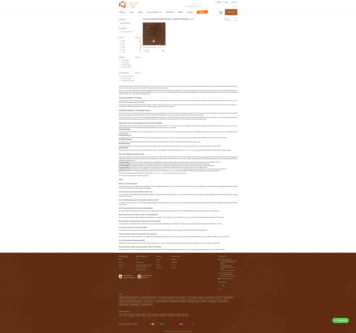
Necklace (158, 265)
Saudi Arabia (171, 315)
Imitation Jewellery (148, 301)
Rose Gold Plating (126, 67)
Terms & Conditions (141, 269)
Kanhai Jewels (124, 90)
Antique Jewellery (181, 297)
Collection (122, 12)
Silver (123, 49)
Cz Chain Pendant (126, 78)
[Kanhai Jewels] (129, 4)
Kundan (140, 12)
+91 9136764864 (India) (227, 273)
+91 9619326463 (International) (229, 276)
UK (125, 315)
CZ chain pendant (159, 92)
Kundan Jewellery (173, 301)
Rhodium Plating (126, 65)
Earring (158, 262)
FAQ (137, 259)
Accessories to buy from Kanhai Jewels (129, 297)
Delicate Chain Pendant (128, 80)
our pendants (158, 173)
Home (120, 259)
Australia (131, 315)
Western (180, 12)
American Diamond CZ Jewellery (148, 297)
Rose (123, 47)
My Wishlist (174, 262)
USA (121, 315)
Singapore (162, 315)
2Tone (123, 41)
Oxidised (190, 12)
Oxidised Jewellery (223, 301)
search (159, 256)
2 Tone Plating (125, 60)
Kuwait (148, 315)
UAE (143, 315)
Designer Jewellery (228, 297)
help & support (142, 256)
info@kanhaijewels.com (226, 278)
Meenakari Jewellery (194, 301)
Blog (120, 268)
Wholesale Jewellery (147, 304)
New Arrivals (231, 12)
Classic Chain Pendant (128, 76)
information (123, 256)
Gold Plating (125, 63)
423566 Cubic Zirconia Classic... (152, 47)
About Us (121, 262)
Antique (131, 12)
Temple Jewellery (124, 304)
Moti (123, 45)
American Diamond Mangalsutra (166, 297)
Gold (123, 43)
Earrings (121, 301)
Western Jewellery (135, 304)
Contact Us (121, 265)
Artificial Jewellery (192, 297)
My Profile (174, 268)
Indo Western (170, 12)
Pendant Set (159, 268)
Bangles (158, 259)
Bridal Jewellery (209, 297)
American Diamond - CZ (154, 12)
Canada (137, 315)
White (123, 52)
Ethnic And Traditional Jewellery (133, 301)
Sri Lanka (185, 315)
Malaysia (155, 315)
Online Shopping (212, 301)
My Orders (174, 259)
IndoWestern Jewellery (161, 301)
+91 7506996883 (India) (227, 274)
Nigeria (178, 315)
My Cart (173, 265)
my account (176, 256)
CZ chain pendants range (172, 169)
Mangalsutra (183, 301)
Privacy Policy (139, 262)
